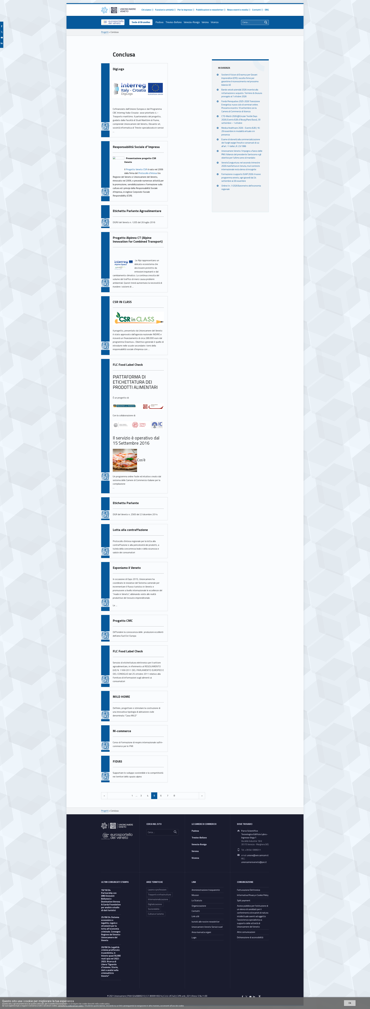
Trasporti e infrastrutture (159, 894)
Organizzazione (199, 905)
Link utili (195, 916)
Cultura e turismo (156, 914)
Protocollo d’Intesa (148, 173)
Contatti (256, 9)
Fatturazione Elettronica (248, 890)
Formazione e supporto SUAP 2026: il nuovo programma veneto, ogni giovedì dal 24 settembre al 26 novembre (241, 177)
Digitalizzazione (155, 904)
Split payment (243, 900)
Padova (159, 22)
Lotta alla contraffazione (130, 529)
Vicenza (215, 22)
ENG (267, 9)
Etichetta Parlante (126, 502)
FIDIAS (117, 761)
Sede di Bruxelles (141, 22)
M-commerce (122, 730)
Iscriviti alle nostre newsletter (206, 921)
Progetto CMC (123, 620)
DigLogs (118, 68)
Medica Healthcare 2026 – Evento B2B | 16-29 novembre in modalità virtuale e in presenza (240, 131)
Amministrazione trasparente (206, 890)
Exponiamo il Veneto (127, 567)
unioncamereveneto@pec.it (254, 862)
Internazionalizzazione (158, 899)
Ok (349, 1003)
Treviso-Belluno (173, 22)
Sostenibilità (153, 909)
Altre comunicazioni (246, 932)
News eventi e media (237, 9)
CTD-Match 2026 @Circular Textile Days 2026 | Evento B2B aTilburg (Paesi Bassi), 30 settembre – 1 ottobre (240, 119)
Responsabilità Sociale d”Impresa (136, 146)
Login (194, 937)
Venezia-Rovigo (192, 22)
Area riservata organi (201, 932)
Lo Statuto (197, 900)
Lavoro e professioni (157, 889)
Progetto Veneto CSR (137, 169)
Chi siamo (146, 9)
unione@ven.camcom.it (258, 855)
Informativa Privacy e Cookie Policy (252, 895)
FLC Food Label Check (128, 364)
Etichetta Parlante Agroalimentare (137, 210)
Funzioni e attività (164, 9)
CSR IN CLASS (122, 301)
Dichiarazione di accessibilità (250, 937)
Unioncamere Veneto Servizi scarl (207, 927)
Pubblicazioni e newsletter (209, 9)
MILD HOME (121, 696)
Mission (195, 895)
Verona (205, 22)
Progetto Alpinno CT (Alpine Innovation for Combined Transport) (138, 239)
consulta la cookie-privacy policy (71, 1006)
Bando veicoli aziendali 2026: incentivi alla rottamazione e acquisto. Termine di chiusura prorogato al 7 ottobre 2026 (241, 93)
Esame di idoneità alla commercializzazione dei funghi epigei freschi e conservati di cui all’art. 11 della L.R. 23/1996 (240, 143)
